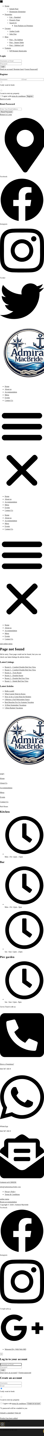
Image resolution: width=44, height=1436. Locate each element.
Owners (8, 28)
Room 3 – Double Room (14, 676)
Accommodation (11, 392)
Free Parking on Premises (23, 26)
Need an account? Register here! (12, 69)
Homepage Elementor (17, 12)
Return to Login (6, 115)
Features (8, 48)
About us (8, 389)
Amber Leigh (14, 31)
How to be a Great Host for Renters (18, 697)
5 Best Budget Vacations (14, 708)
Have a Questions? (7, 1064)
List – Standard (15, 17)
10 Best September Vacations (15, 705)
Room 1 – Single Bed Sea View (16, 681)
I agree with (14, 96)
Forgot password (25, 1373)
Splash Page (13, 9)
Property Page (14, 20)
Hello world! (9, 691)
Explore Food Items (7, 1435)
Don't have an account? (8, 1373)
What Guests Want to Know (15, 694)
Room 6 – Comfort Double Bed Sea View (20, 667)
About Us (3, 783)
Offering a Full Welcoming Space (17, 700)
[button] (22, 448)
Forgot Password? (31, 69)
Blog (6, 37)
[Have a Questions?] (22, 1059)
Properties (8, 14)
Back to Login (5, 99)
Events (7, 398)
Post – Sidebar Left (16, 45)
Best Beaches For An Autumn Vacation (19, 702)
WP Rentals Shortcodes (18, 51)
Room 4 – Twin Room (13, 673)
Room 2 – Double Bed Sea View (17, 678)
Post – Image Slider (16, 43)
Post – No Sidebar (16, 40)
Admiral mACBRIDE (8, 1182)
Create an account (33, 1404)
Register (30, 96)
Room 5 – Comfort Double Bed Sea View (20, 670)
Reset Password (6, 112)
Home (7, 6)
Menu (7, 395)
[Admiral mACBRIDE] (22, 1178)
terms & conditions (19, 96)
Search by (13, 23)
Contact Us (9, 400)
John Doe (13, 34)
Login (3, 66)
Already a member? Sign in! (10, 1413)
